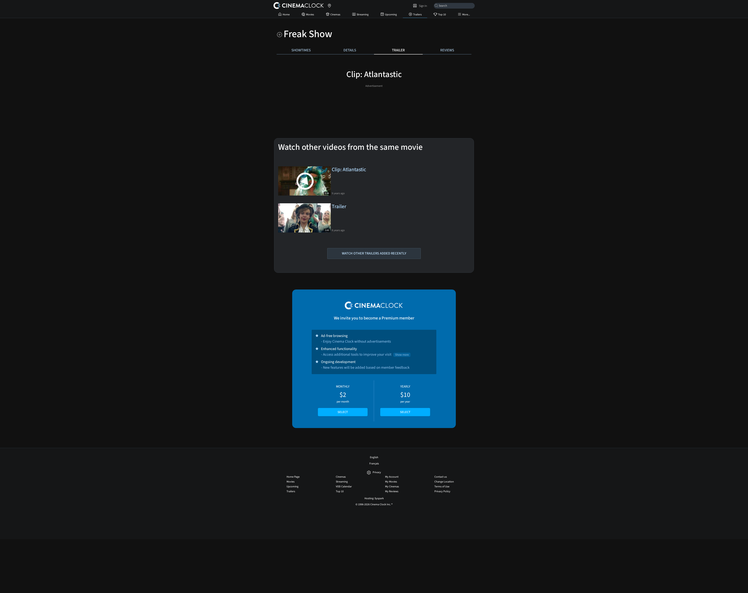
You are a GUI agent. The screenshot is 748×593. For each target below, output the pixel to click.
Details (349, 50)
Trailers (417, 15)
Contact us (440, 477)
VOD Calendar (344, 487)
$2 (342, 399)
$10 (405, 399)
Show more (402, 355)
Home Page (293, 477)
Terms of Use (441, 487)
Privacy (377, 472)
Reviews (447, 50)
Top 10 (442, 15)
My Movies (391, 482)
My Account (392, 477)
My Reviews (391, 491)
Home (286, 15)
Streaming (363, 15)
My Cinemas (392, 487)
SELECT (343, 412)
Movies (310, 15)
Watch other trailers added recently (374, 253)
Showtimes (301, 50)
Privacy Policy (442, 491)
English (374, 457)
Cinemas (335, 15)
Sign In (422, 6)
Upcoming (391, 15)
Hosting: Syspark (374, 498)
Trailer (398, 50)
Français (374, 463)
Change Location (444, 482)
